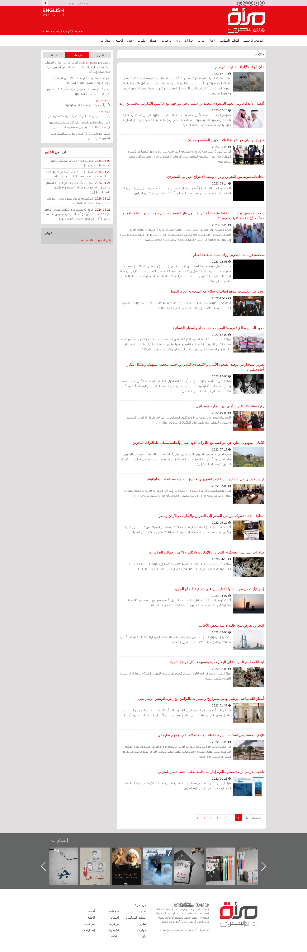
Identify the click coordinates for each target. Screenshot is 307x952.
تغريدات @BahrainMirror (95, 240)
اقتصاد (153, 40)
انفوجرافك (112, 930)
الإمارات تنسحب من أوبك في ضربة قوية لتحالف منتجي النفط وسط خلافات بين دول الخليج (78, 173)
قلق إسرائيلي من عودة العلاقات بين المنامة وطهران (225, 140)
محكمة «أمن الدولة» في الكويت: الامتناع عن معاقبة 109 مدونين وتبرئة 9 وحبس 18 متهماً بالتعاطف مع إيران (78, 187)
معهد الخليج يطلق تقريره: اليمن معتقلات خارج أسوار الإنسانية (218, 328)
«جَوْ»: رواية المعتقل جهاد (99, 854)
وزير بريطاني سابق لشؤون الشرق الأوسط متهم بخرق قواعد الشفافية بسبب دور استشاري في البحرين (79, 124)
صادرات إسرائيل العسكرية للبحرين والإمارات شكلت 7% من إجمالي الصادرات (206, 552)
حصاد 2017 (193, 852)
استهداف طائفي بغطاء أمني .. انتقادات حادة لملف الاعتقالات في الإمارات (78, 200)
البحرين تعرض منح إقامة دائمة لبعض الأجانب (231, 625)
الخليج (119, 40)
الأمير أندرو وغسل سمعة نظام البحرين (87, 102)
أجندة (130, 40)
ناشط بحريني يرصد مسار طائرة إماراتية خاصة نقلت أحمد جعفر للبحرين (211, 772)
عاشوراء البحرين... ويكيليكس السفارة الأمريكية (162, 857)
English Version (53, 12)
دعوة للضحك (68, 852)
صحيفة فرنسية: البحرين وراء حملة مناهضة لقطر (228, 255)
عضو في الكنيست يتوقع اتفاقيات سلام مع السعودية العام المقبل (216, 291)
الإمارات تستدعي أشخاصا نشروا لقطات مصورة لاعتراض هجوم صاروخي (210, 735)
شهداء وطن (131, 852)
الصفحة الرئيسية (253, 40)
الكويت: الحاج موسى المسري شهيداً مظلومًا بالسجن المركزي (80, 162)
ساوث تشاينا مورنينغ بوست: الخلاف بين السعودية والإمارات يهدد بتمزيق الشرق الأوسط (81, 80)
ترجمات (166, 40)
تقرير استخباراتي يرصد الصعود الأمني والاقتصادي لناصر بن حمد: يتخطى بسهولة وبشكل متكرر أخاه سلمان (195, 367)
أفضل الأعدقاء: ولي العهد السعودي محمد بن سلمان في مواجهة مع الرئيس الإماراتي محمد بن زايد (192, 104)
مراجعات (89, 923)
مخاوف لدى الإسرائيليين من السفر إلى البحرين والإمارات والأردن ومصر (211, 516)
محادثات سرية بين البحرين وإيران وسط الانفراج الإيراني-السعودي (215, 177)
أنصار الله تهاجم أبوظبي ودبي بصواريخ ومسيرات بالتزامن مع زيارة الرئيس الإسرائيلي (201, 699)
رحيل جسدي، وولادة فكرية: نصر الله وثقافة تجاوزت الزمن (77, 113)
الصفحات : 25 (253, 818)
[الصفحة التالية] (204, 817)
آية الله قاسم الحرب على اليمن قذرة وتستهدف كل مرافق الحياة (216, 662)
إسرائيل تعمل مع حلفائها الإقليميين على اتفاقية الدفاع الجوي (219, 589)
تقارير (201, 40)
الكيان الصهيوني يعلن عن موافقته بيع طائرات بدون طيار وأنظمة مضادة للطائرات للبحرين (198, 443)
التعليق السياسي (229, 40)
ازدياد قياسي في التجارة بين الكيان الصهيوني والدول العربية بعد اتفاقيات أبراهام (205, 479)
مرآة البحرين (246, 20)
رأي (177, 40)
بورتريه (114, 923)
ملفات (142, 40)
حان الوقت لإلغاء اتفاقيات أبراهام (239, 67)
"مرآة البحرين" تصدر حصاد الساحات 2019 (256, 857)
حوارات (188, 40)
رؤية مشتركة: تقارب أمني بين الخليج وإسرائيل (230, 406)
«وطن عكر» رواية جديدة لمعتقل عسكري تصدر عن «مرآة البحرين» (224, 859)
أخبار (212, 40)
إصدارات (106, 40)
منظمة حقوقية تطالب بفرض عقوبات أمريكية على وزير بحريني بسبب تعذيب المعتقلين (78, 91)
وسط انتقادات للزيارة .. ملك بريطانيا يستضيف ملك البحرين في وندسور (80, 135)
